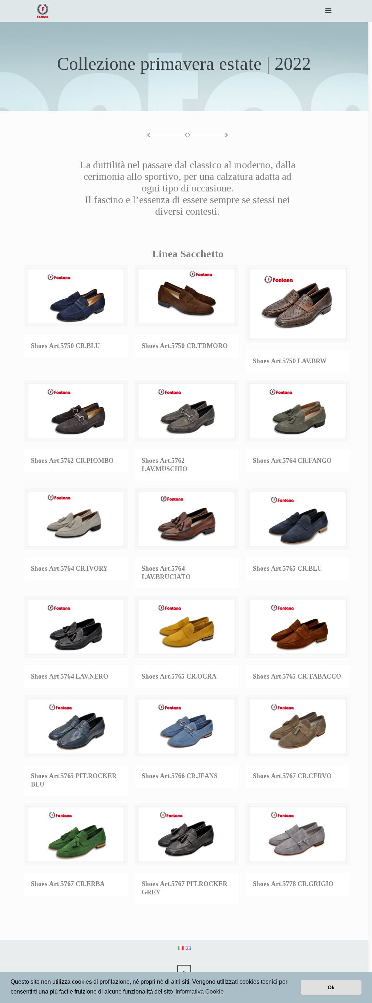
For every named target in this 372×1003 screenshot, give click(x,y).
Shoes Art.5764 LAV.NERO (69, 676)
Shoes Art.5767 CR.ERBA (68, 883)
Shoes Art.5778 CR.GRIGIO (293, 883)
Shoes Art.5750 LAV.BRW (290, 361)
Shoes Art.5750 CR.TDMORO (185, 345)
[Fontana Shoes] (42, 11)
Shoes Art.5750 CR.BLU (65, 345)
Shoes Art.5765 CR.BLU (287, 568)
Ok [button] (331, 987)
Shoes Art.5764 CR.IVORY (69, 568)
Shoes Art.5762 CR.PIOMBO (72, 460)
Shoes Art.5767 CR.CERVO (292, 776)
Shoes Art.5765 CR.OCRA (179, 676)
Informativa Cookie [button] (199, 991)
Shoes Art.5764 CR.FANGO (292, 460)
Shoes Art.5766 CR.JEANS (180, 776)
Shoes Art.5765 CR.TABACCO (297, 676)
